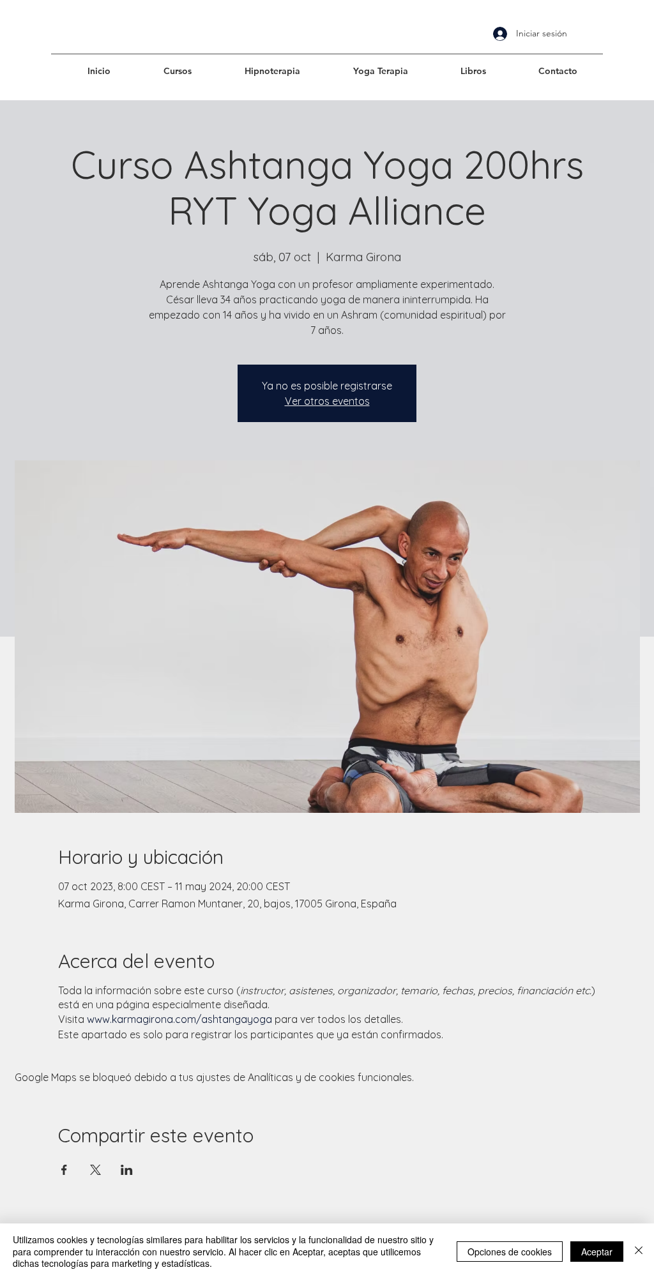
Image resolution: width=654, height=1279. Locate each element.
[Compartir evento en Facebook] (64, 1170)
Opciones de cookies (510, 1251)
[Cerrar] (638, 1251)
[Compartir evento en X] (95, 1170)
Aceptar (596, 1251)
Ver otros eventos (327, 401)
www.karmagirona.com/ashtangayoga (179, 1019)
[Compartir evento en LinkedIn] (127, 1170)
